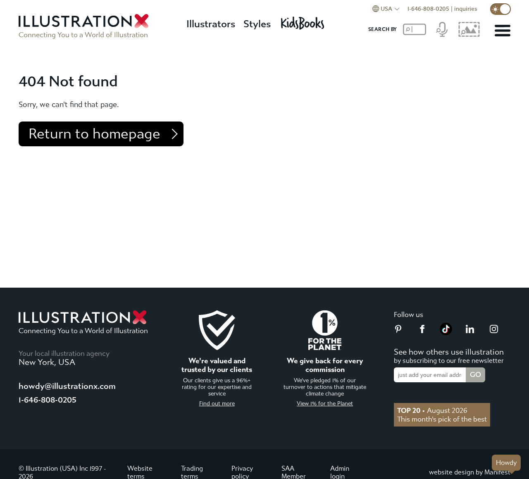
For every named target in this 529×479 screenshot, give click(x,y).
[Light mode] (500, 9)
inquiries (465, 8)
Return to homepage (94, 134)
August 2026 (432, 410)
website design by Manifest (469, 472)
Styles (257, 24)
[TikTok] (446, 333)
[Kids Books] (304, 21)
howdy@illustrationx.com (67, 386)
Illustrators (210, 24)
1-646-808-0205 (428, 8)
